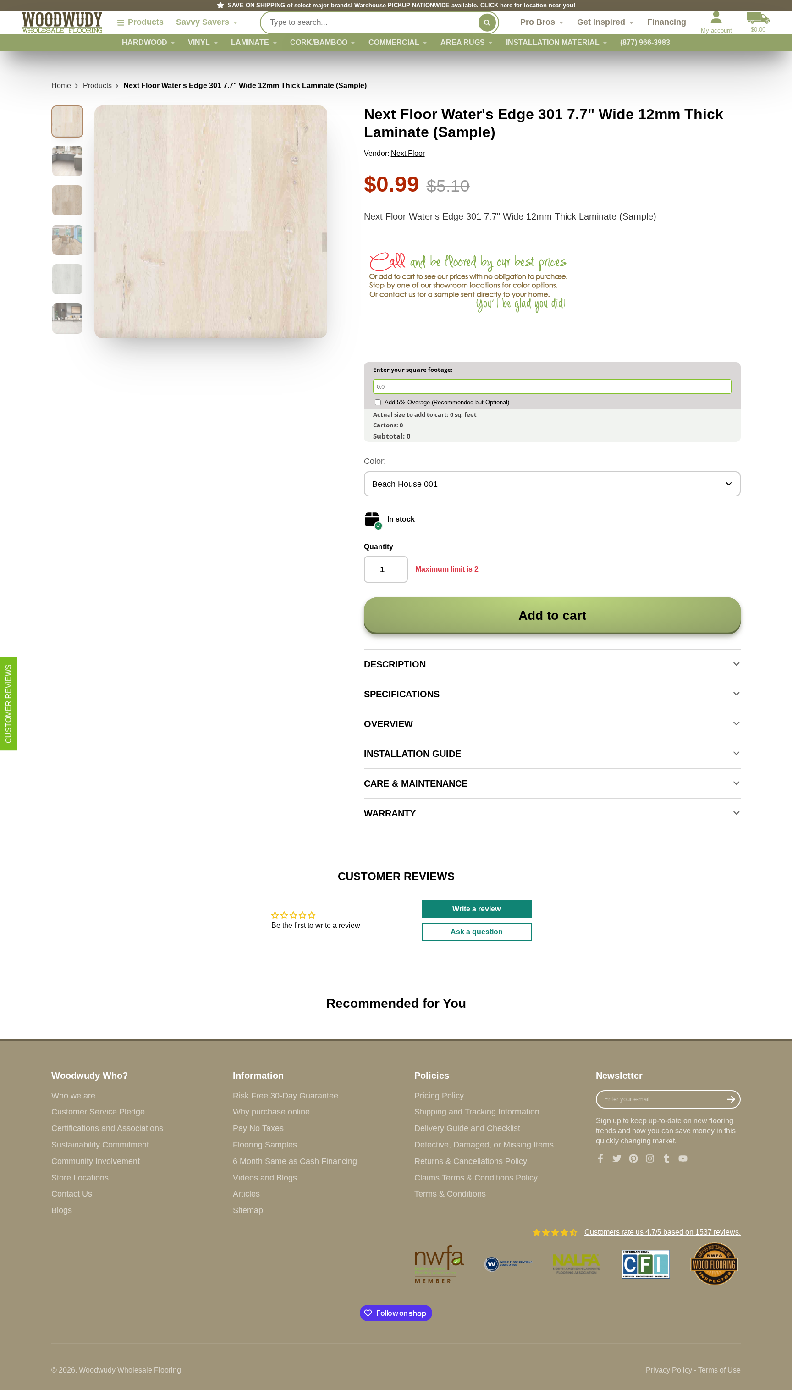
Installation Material (553, 42)
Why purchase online (271, 1111)
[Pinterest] (633, 1158)
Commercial (393, 42)
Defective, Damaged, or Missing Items (484, 1144)
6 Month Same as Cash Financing (295, 1161)
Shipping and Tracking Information (476, 1111)
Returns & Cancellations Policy (470, 1161)
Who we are (73, 1095)
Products (97, 85)
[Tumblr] (666, 1158)
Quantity (378, 547)
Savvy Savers (202, 22)
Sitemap (248, 1210)
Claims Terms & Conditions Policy (476, 1177)
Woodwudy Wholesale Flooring (130, 1370)
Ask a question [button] (477, 932)
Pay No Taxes (258, 1128)
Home (61, 85)
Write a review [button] (476, 909)
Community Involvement (95, 1161)
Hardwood (144, 42)
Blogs (61, 1210)
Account (716, 22)
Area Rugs (462, 42)
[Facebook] (600, 1158)
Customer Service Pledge (98, 1111)
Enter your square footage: (413, 369)
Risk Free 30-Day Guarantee (285, 1095)
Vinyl (199, 42)
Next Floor (408, 153)
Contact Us (71, 1193)
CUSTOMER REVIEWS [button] (8, 703)
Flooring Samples (265, 1144)
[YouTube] (683, 1158)
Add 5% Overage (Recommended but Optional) (447, 402)
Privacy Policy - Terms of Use (693, 1370)
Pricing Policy (439, 1095)
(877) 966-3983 (645, 42)
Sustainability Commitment (100, 1144)
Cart (758, 22)
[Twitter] (617, 1158)
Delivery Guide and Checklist (467, 1128)
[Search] (487, 22)
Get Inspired (601, 22)
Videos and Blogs (265, 1177)
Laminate (250, 42)
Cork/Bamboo (318, 42)
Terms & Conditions (450, 1193)
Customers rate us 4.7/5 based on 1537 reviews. (662, 1232)
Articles (246, 1193)
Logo (62, 22)
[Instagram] (649, 1158)
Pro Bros (537, 22)
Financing (666, 22)
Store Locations (80, 1177)
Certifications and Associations (107, 1128)
